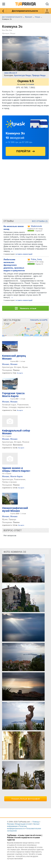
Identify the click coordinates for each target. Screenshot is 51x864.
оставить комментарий (24, 254)
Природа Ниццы (38, 75)
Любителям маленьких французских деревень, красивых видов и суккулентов (14, 265)
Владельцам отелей (23, 824)
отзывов (30, 84)
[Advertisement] (25, 190)
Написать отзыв (27, 308)
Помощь (35, 822)
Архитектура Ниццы (22, 75)
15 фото (43, 68)
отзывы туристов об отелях (29, 835)
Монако (5, 364)
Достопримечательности (25, 11)
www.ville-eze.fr (10, 73)
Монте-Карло (16, 476)
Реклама (10, 824)
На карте (20, 373)
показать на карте (38, 320)
